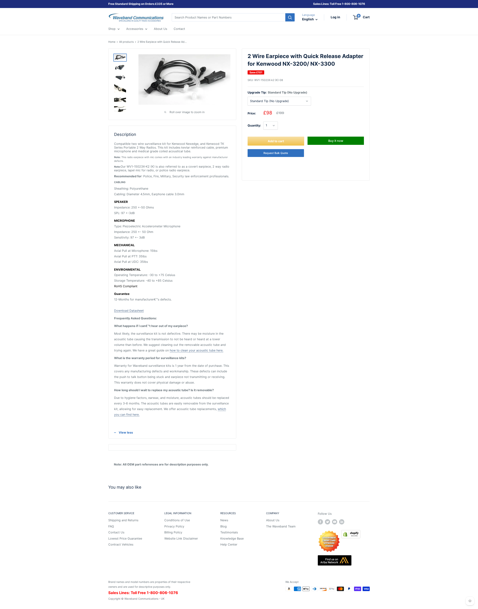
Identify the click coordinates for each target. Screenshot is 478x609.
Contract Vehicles (120, 544)
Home (111, 41)
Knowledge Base (232, 538)
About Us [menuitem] (160, 29)
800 (347, 4)
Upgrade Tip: (277, 92)
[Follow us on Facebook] (320, 522)
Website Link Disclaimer (181, 538)
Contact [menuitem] (179, 29)
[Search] (290, 17)
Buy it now (335, 141)
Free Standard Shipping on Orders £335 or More (140, 4)
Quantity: (254, 125)
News (224, 520)
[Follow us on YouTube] (334, 522)
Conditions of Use (177, 520)
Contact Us (116, 532)
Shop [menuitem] (112, 29)
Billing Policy (173, 532)
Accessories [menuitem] (134, 29)
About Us (272, 520)
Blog (223, 526)
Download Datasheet (129, 310)
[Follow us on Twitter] (327, 522)
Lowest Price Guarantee (125, 538)
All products (126, 41)
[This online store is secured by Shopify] (350, 533)
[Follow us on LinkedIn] (341, 522)
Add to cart (276, 141)
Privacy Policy (174, 526)
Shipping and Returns (123, 520)
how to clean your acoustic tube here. (196, 350)
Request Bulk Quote (275, 153)
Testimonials (229, 532)
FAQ (111, 526)
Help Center (228, 544)
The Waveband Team (281, 526)
